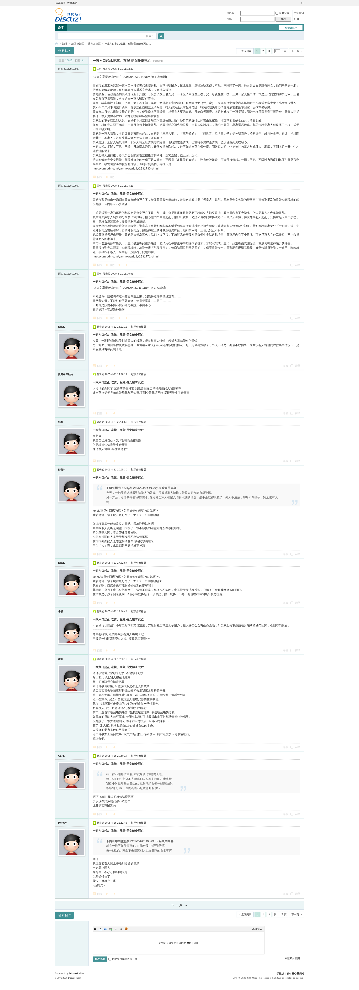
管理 (297, 265)
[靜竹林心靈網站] (68, 14)
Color (100, 929)
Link (110, 929)
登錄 (189, 943)
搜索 (148, 36)
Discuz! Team (74, 978)
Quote (116, 929)
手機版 (280, 973)
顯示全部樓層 (138, 326)
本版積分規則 (292, 958)
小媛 (60, 611)
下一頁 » (179, 905)
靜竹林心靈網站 (56, 44)
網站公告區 (77, 43)
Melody (62, 822)
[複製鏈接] (157, 60)
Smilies (126, 929)
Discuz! (73, 973)
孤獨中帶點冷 (65, 374)
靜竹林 (62, 469)
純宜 (60, 422)
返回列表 (246, 51)
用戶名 (230, 13)
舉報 (285, 365)
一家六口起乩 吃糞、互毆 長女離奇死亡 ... (128, 43)
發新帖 (63, 50)
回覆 (99, 177)
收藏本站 (72, 2)
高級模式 (257, 928)
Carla (61, 755)
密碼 (229, 18)
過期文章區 (94, 43)
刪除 (112, 177)
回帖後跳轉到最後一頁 (124, 959)
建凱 (60, 659)
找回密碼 (299, 13)
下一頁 (295, 51)
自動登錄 (284, 13)
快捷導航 (290, 27)
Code (121, 929)
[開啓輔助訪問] (298, 3)
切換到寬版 (302, 3)
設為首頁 (61, 2)
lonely (61, 326)
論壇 (61, 27)
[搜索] (161, 36)
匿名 (68, 68)
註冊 (296, 18)
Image (105, 929)
